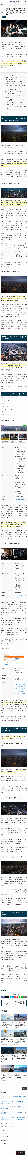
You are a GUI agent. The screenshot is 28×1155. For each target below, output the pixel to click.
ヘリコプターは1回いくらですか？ (15, 102)
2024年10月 (5, 1136)
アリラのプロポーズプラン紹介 (14, 81)
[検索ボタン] (26, 2)
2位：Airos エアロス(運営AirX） (14, 91)
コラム (4, 17)
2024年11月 (5, 1133)
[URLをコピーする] (25, 997)
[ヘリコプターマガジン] (14, 2)
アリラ (2, 964)
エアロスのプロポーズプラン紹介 (15, 83)
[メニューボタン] (2, 2)
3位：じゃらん (10, 93)
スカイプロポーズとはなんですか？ (15, 104)
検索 (24, 1088)
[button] (3, 997)
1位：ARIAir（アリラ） (12, 89)
